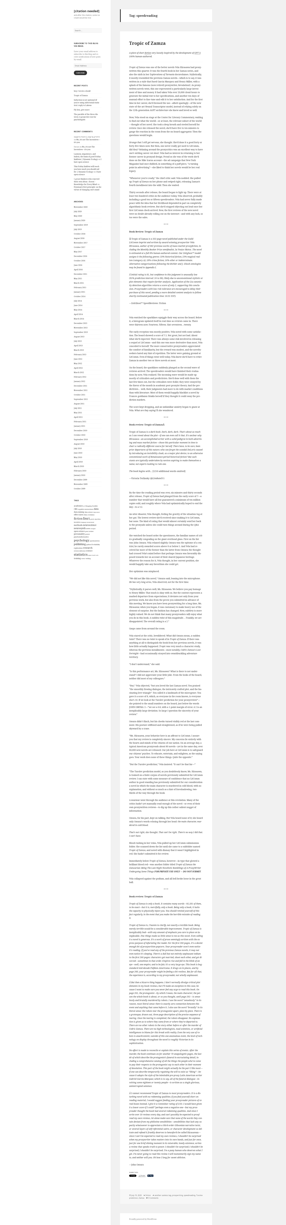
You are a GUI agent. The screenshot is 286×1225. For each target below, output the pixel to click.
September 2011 (81, 399)
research (88, 547)
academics (78, 506)
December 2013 (80, 323)
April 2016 (78, 269)
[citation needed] (86, 11)
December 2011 (80, 386)
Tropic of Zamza (81, 95)
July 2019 (78, 229)
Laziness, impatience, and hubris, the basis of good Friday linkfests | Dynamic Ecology (87, 156)
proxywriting (177, 1195)
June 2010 (78, 453)
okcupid (93, 528)
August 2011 (79, 403)
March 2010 (79, 466)
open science (79, 531)
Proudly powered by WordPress (143, 1219)
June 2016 (78, 265)
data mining (79, 512)
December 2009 (80, 479)
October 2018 (79, 234)
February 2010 (80, 471)
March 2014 (79, 319)
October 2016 (79, 260)
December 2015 (80, 274)
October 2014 (79, 296)
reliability (96, 544)
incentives (77, 522)
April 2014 (78, 314)
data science (89, 512)
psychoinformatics (81, 537)
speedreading (189, 1195)
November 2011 (80, 390)
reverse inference (80, 551)
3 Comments (153, 1198)
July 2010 (78, 448)
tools (96, 555)
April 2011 (78, 417)
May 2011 (78, 412)
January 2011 (79, 426)
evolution (91, 515)
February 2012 (80, 377)
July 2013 (78, 341)
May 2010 (78, 457)
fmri (86, 518)
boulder (95, 506)
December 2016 (80, 256)
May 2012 (78, 363)
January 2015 (79, 292)
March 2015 (79, 283)
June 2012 (78, 359)
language (83, 522)
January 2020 (79, 220)
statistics (81, 554)
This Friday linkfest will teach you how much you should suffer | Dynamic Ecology (87, 169)
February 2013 (80, 354)
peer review (89, 531)
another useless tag (163, 1195)
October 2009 (79, 488)
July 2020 (78, 211)
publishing (80, 544)
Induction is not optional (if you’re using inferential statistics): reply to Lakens (87, 103)
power (87, 534)
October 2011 (79, 395)
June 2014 (78, 305)
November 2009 (80, 484)
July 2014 (78, 301)
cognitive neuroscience (86, 509)
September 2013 (81, 332)
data (96, 508)
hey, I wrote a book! (82, 91)
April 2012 (78, 368)
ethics (85, 515)
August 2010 (79, 444)
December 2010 (80, 430)
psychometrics (95, 541)
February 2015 (80, 287)
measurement (90, 522)
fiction (78, 518)
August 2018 (79, 238)
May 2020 (78, 216)
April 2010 (78, 462)
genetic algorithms (95, 519)
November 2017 (80, 243)
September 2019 (81, 225)
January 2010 (79, 475)
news (88, 528)
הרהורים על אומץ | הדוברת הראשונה (87, 137)
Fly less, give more (82, 110)
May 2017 (78, 251)
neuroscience (89, 525)
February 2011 (80, 421)
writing (88, 558)
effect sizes (78, 514)
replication (78, 548)
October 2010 (79, 435)
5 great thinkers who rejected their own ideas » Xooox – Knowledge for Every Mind (86, 182)
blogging (88, 506)
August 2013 (79, 336)
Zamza (141, 1198)
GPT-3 (197, 52)
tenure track (91, 555)
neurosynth (80, 528)
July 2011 (78, 408)
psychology (81, 540)
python (88, 544)
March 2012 (79, 372)
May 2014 (78, 310)
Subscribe (80, 73)
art (84, 506)
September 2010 (81, 439)
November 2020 (80, 207)
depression (96, 512)
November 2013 (80, 327)
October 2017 (79, 247)
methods (78, 525)
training (77, 558)
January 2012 (79, 381)
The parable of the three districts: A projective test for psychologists (86, 117)
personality (79, 534)
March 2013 (79, 350)
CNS (75, 509)
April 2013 (78, 345)
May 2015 (78, 278)
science (89, 551)
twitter (83, 558)
